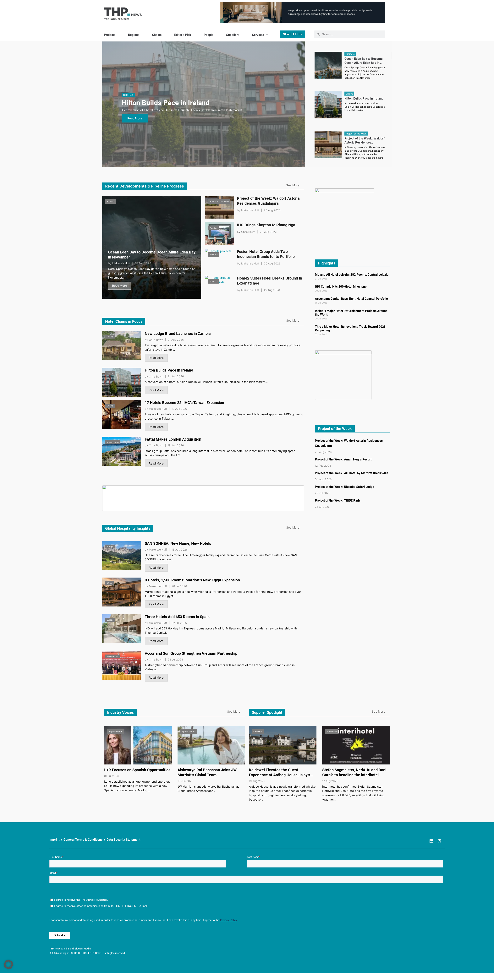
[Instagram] (439, 841)
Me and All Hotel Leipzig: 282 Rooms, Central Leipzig (351, 274)
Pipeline (213, 228)
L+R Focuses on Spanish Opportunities (137, 770)
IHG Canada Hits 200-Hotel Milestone (341, 286)
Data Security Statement (123, 839)
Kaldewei (257, 731)
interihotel (332, 731)
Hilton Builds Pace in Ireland (166, 103)
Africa (110, 583)
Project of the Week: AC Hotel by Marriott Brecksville (351, 473)
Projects (109, 35)
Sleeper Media (82, 948)
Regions (133, 35)
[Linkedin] (431, 841)
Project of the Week (219, 201)
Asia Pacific (112, 656)
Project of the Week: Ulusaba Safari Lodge (344, 487)
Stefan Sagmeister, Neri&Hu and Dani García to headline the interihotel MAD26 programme (354, 775)
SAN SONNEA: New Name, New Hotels (178, 543)
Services (258, 35)
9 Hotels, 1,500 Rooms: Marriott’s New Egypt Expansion (192, 580)
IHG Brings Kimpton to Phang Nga (266, 225)
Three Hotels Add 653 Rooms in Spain (177, 616)
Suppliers (232, 35)
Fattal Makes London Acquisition (173, 439)
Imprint (54, 839)
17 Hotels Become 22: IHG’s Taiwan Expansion (184, 402)
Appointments (115, 731)
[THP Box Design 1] (343, 375)
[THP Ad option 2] (203, 498)
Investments (113, 442)
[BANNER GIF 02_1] (344, 214)
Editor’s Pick (182, 35)
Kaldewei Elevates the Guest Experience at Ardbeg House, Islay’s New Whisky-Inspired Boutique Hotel (280, 775)
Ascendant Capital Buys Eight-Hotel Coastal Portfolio (351, 299)
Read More (134, 118)
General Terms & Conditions (82, 839)
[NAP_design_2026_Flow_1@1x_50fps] (302, 12)
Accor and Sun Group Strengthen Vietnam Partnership (191, 653)
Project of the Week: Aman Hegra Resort (343, 459)
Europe (110, 546)
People (208, 35)
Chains (157, 35)
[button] (8, 964)
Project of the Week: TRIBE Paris (337, 500)
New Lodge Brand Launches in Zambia (178, 333)
